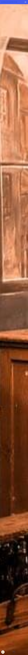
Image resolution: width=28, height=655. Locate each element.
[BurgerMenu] (25, 2)
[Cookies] (3, 652)
